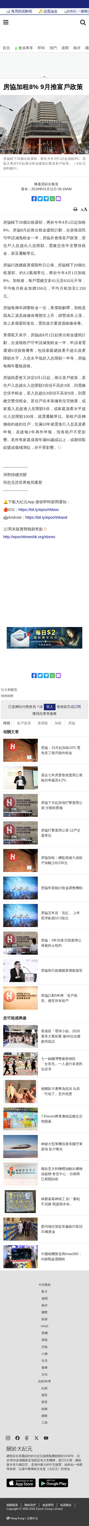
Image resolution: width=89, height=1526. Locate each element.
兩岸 (77, 48)
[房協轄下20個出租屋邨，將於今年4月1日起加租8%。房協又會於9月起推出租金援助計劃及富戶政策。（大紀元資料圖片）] (44, 124)
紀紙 (44, 1388)
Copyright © (14, 1508)
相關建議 (12, 1505)
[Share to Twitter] (40, 198)
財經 (44, 1319)
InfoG (44, 1326)
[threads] (27, 1438)
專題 (44, 1340)
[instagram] (8, 1438)
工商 (44, 1422)
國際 (44, 1312)
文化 (44, 1374)
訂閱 (77, 707)
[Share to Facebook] (34, 198)
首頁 (6, 48)
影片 (44, 1291)
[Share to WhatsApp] (52, 198)
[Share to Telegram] (46, 198)
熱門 (53, 48)
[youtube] (46, 1438)
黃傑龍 (43, 723)
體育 (44, 1395)
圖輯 (44, 1416)
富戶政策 (24, 723)
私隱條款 (66, 1505)
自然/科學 (44, 1381)
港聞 (65, 48)
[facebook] (17, 1438)
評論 (44, 1346)
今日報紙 (44, 1284)
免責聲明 (48, 1505)
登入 (49, 707)
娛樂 (44, 1409)
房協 (71, 723)
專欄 (44, 1333)
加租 (58, 723)
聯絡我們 (30, 1505)
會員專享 (25, 48)
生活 (44, 1360)
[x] (36, 1438)
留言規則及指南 (7, 695)
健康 (44, 1367)
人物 (44, 1353)
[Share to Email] (58, 198)
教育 (44, 1402)
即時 (41, 48)
